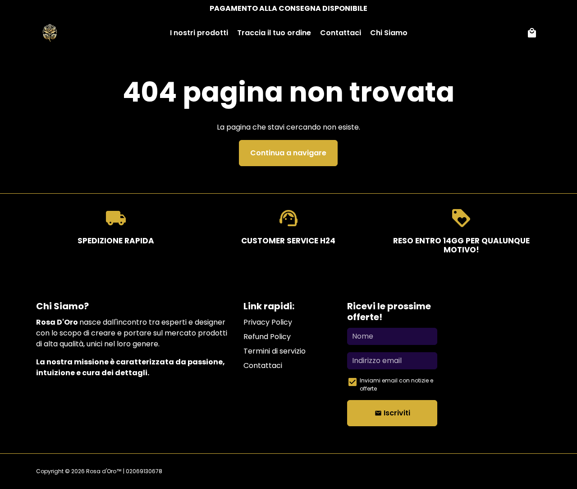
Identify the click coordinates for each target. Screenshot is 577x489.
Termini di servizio (274, 351)
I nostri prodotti (199, 33)
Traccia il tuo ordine (274, 33)
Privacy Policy (267, 322)
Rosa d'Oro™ (104, 471)
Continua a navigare (288, 153)
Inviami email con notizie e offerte (396, 384)
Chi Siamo (389, 33)
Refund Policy (267, 336)
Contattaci (340, 33)
